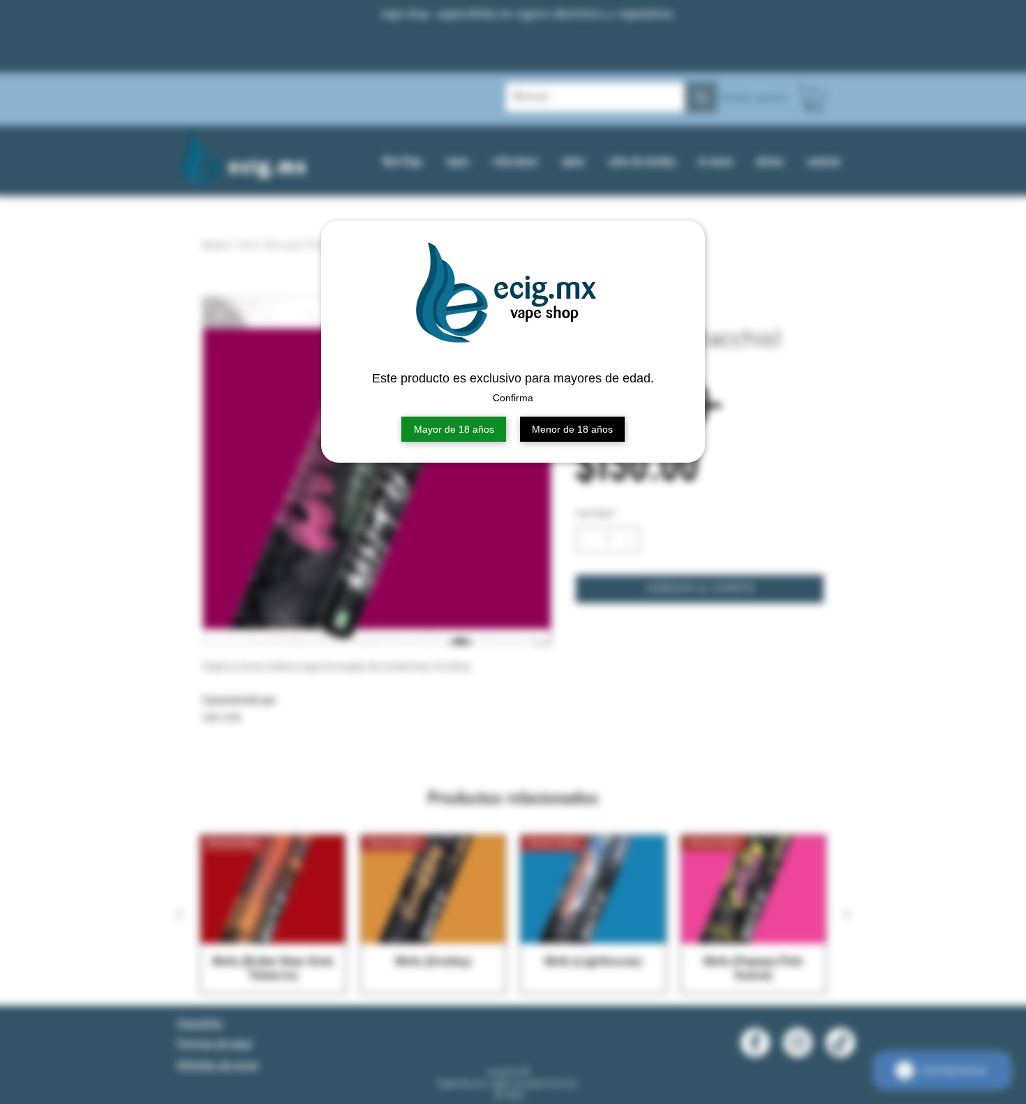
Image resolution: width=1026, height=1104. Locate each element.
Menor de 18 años (572, 429)
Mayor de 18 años (454, 429)
